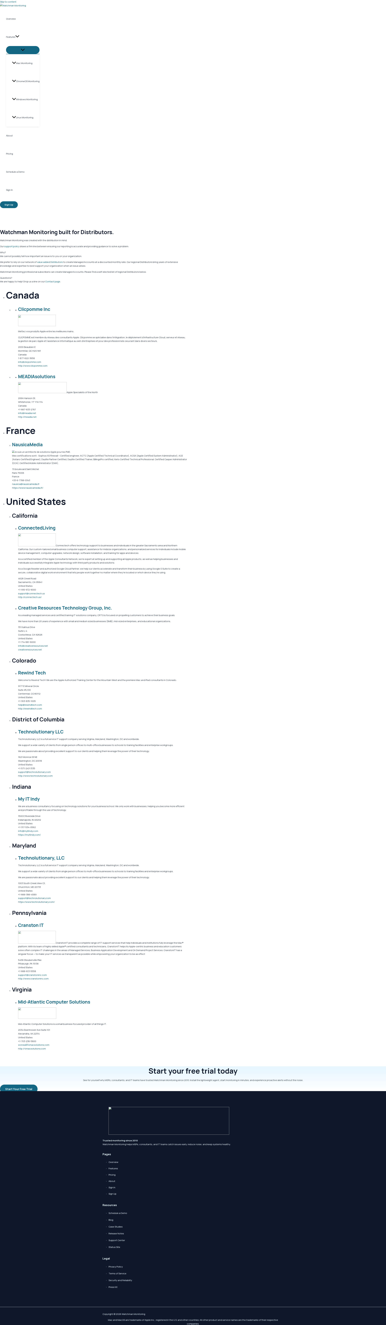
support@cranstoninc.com (32, 975)
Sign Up (112, 1193)
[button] (17, 37)
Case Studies (116, 1226)
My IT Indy (29, 799)
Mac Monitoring (24, 63)
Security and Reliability (120, 1280)
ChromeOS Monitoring (28, 81)
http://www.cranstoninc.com (33, 978)
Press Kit (113, 1287)
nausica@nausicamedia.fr (25, 484)
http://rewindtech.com (30, 708)
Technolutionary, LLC (41, 858)
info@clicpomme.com (29, 362)
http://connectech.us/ (30, 597)
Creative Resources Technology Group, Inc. (65, 608)
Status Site (114, 1247)
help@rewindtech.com (30, 704)
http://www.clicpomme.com (32, 365)
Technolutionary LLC (40, 732)
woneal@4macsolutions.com (33, 1044)
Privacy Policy (116, 1266)
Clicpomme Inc (34, 309)
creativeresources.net (30, 649)
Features (10, 36)
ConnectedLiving (36, 528)
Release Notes (116, 1233)
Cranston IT (31, 925)
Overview (11, 18)
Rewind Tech (32, 673)
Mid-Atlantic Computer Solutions (54, 1002)
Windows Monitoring (27, 99)
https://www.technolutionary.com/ (36, 902)
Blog (111, 1219)
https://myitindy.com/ (29, 834)
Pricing (9, 153)
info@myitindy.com (28, 831)
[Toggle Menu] (23, 50)
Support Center (117, 1240)
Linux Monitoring (24, 117)
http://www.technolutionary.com (35, 775)
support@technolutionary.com (34, 772)
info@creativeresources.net (33, 645)
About (9, 135)
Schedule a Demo (15, 171)
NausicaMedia (27, 444)
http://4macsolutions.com (32, 1048)
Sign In (9, 190)
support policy (11, 246)
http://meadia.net (27, 416)
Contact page (52, 281)
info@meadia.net (27, 413)
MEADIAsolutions (36, 376)
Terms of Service (117, 1273)
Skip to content (8, 1)
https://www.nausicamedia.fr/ (27, 487)
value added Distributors (50, 262)
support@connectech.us (31, 593)
